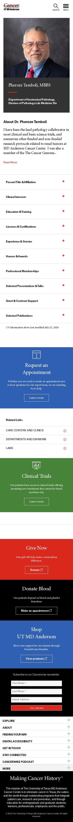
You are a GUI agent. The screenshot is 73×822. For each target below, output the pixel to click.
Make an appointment (35, 610)
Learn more (36, 397)
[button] (33, 182)
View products (35, 658)
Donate (35, 570)
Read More (10, 162)
